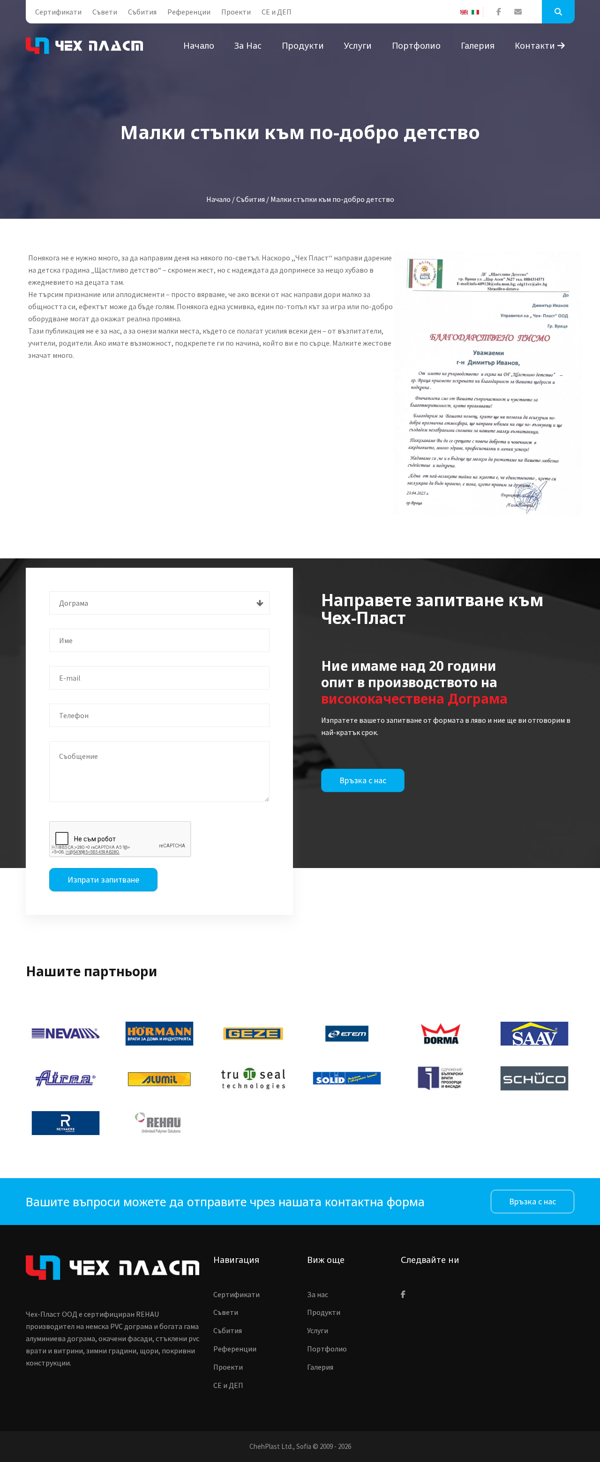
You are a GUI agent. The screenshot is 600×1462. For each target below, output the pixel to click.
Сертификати (58, 11)
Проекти (236, 11)
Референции (188, 11)
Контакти (536, 45)
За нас (248, 45)
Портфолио (416, 45)
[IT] (477, 12)
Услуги (358, 45)
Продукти (303, 45)
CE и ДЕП (277, 11)
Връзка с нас (362, 780)
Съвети (104, 11)
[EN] (466, 12)
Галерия (478, 45)
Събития (142, 11)
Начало (198, 45)
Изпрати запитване (103, 879)
